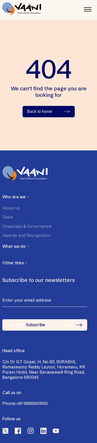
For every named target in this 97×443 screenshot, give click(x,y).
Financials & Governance (26, 226)
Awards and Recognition (26, 235)
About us (11, 207)
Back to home (39, 111)
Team (7, 217)
